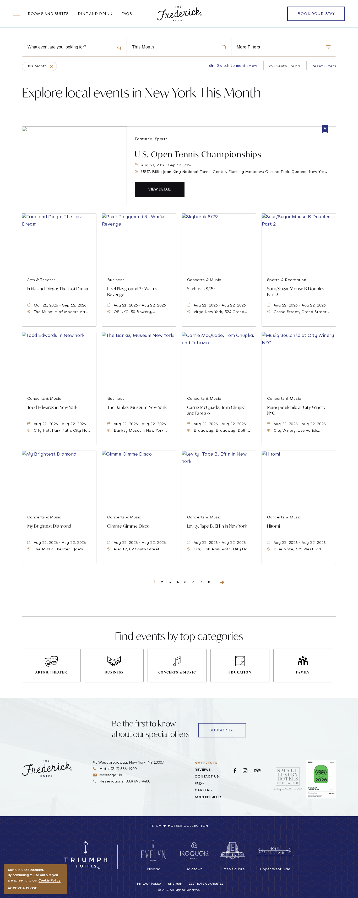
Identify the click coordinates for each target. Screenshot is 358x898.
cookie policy (50, 880)
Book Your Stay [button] (316, 16)
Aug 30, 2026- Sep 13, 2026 (166, 165)
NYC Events (206, 763)
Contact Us (207, 776)
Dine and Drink (95, 14)
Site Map (175, 884)
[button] (160, 189)
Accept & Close (22, 888)
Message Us (110, 775)
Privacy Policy (149, 884)
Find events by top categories (179, 636)
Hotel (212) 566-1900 (118, 769)
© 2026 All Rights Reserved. (179, 890)
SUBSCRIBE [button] (222, 730)
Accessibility (208, 797)
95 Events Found (284, 66)
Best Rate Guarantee (206, 884)
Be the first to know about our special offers (150, 728)
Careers (203, 790)
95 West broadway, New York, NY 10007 (128, 763)
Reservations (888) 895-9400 (124, 782)
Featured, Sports (151, 139)
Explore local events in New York (141, 92)
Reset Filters (323, 66)
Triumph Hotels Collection (179, 826)
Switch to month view (233, 66)
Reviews (203, 769)
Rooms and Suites (48, 14)
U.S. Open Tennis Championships (198, 154)
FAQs (126, 14)
